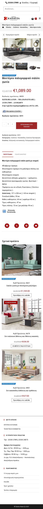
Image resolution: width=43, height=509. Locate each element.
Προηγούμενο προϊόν (12, 35)
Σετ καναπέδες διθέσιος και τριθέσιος (21, 391)
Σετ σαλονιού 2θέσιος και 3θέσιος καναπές (22, 336)
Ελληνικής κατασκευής (17, 140)
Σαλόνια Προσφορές (33, 138)
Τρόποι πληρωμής (10, 490)
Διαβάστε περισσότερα (21, 346)
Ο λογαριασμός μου (11, 473)
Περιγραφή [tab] (7, 154)
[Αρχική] (3, 27)
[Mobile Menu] (39, 18)
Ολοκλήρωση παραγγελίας (14, 477)
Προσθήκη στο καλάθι (27, 125)
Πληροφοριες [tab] (20, 154)
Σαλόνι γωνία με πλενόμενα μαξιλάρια (21, 286)
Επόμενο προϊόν (32, 35)
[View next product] (39, 34)
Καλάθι (6, 482)
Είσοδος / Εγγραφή (29, 3)
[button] (38, 50)
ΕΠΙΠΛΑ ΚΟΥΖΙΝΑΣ (11, 425)
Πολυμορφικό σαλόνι (32, 140)
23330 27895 (13, 3)
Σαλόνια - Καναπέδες (18, 138)
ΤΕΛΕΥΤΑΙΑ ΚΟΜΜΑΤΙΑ (12, 429)
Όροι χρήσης (8, 486)
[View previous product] (3, 34)
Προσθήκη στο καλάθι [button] (21, 295)
